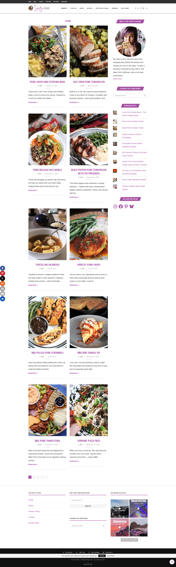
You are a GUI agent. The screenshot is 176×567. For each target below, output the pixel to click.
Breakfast (64, 8)
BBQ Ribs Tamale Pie (89, 353)
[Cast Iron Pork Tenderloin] (89, 51)
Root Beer (48, 1)
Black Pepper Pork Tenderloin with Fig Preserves (89, 171)
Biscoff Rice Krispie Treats (133, 128)
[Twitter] (138, 8)
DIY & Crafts (56, 1)
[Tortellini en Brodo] (47, 234)
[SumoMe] (2, 298)
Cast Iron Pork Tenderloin (89, 82)
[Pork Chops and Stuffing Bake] (47, 51)
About (35, 1)
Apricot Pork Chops (88, 264)
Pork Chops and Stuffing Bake (47, 82)
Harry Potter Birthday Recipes (134, 180)
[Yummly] (2, 283)
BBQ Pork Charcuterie (47, 441)
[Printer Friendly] (2, 288)
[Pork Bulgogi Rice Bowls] (47, 139)
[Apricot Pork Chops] (89, 234)
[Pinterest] (143, 8)
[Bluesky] (131, 206)
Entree (82, 8)
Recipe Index (64, 1)
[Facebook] (135, 8)
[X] (2, 278)
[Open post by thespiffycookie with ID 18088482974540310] (120, 508)
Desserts (90, 8)
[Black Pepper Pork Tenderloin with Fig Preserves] (89, 139)
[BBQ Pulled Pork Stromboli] (47, 322)
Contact (41, 1)
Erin (41, 85)
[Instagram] (140, 8)
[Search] (147, 8)
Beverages (115, 8)
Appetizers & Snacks (102, 8)
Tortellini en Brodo (47, 264)
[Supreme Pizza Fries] (89, 410)
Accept (102, 556)
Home (29, 1)
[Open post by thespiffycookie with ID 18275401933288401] (120, 527)
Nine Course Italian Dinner (133, 121)
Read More (117, 79)
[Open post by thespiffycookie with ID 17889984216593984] (138, 527)
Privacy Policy (34, 511)
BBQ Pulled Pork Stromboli (47, 353)
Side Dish (73, 8)
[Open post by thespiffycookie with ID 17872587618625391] (138, 508)
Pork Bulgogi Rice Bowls (47, 170)
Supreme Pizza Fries (88, 441)
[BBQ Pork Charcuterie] (47, 410)
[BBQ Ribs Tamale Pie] (89, 322)
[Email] (2, 293)
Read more (32, 102)
